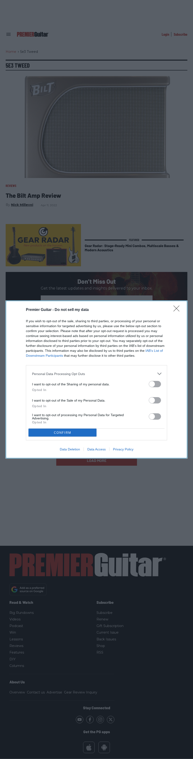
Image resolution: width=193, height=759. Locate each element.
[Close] (177, 310)
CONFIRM (62, 432)
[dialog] (96, 379)
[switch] (155, 384)
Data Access (96, 449)
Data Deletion (70, 449)
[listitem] (96, 373)
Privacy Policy (123, 449)
